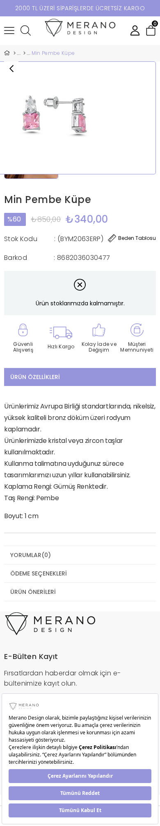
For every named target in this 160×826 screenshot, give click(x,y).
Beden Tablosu (137, 238)
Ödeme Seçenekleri (38, 573)
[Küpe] (24, 53)
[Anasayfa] (14, 53)
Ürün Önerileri (33, 592)
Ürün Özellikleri (35, 377)
